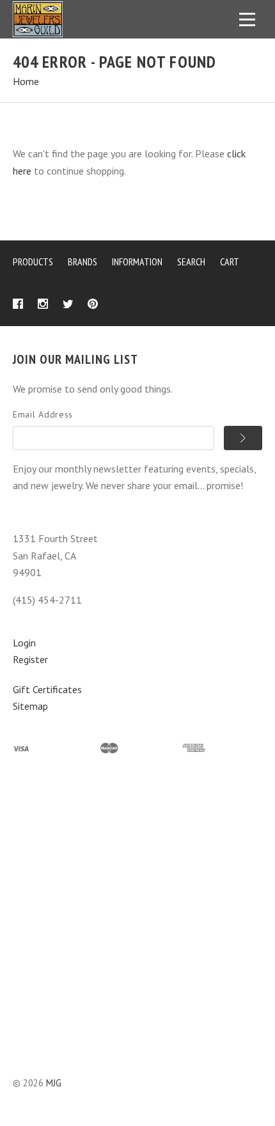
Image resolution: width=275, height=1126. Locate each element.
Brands (82, 261)
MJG (53, 1083)
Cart (229, 261)
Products (33, 261)
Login (24, 642)
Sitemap (30, 706)
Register (30, 659)
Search (191, 261)
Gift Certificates (47, 689)
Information (137, 261)
